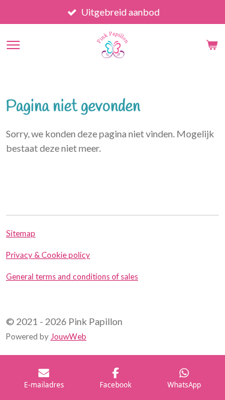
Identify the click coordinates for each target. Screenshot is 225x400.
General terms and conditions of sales (72, 276)
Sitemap (20, 233)
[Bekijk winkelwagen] (212, 45)
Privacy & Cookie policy (48, 255)
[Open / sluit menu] (13, 45)
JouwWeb (68, 336)
